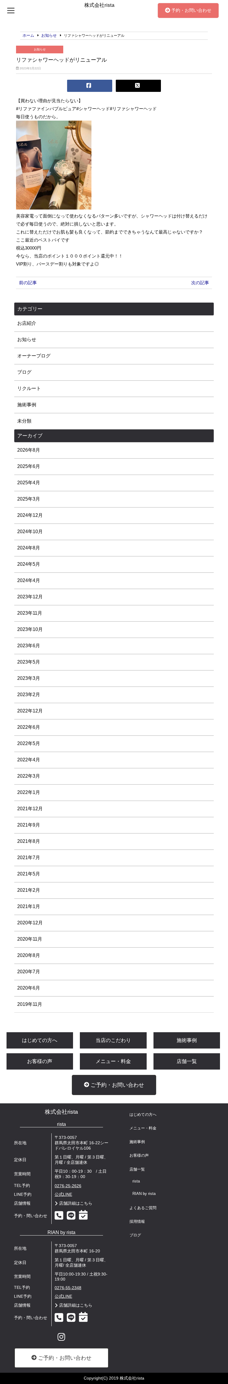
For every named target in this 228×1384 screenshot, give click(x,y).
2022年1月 (28, 792)
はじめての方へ (39, 1040)
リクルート (29, 388)
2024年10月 (30, 531)
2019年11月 (29, 1004)
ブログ (24, 372)
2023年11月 (29, 613)
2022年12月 (30, 710)
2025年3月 (28, 498)
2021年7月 (28, 857)
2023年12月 (30, 596)
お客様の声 (39, 1061)
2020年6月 (28, 987)
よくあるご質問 (142, 1208)
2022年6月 (28, 727)
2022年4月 (28, 759)
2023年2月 (28, 694)
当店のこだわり (113, 1040)
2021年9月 (28, 824)
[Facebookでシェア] (89, 86)
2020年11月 (29, 939)
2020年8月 (28, 955)
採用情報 (137, 1222)
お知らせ (40, 49)
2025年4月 (28, 482)
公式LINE (63, 1194)
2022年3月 (28, 776)
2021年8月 (28, 841)
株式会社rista (61, 1112)
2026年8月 (28, 450)
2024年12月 (30, 515)
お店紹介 (26, 323)
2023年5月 (28, 661)
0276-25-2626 (68, 1186)
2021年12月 (30, 808)
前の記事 (28, 282)
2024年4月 (28, 580)
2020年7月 (28, 971)
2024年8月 (28, 547)
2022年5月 (28, 743)
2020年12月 (30, 922)
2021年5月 (28, 873)
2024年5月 (28, 564)
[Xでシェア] (138, 86)
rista (136, 1181)
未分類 (24, 420)
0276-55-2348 (68, 1288)
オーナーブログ (33, 355)
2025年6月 (28, 466)
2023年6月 (28, 645)
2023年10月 (30, 629)
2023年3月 (28, 678)
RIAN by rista (144, 1194)
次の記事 (200, 282)
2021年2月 (28, 890)
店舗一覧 (187, 1061)
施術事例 (26, 404)
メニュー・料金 (113, 1061)
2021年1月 (28, 906)
